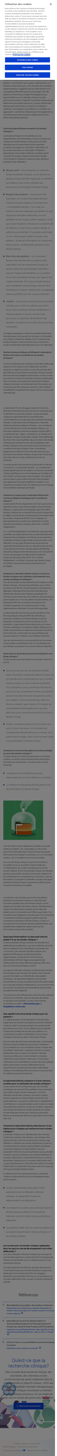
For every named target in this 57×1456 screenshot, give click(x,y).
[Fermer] (51, 4)
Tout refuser (27, 67)
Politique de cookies (21, 54)
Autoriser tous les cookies (27, 75)
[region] (27, 40)
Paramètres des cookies (27, 60)
